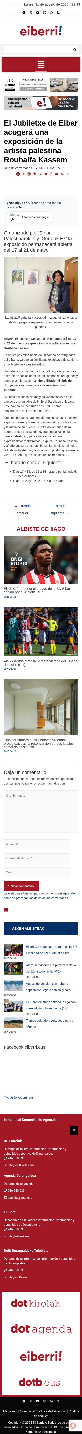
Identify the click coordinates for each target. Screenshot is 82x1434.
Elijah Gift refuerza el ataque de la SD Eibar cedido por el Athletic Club (37, 590)
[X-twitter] (31, 12)
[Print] (62, 174)
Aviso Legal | (28, 1411)
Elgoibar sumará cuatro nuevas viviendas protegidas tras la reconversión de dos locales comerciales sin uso (39, 743)
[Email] (56, 174)
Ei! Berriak (39, 1422)
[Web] (37, 873)
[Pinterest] (34, 174)
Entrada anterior (22, 507)
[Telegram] (45, 174)
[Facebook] (24, 12)
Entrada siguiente (60, 507)
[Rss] (58, 12)
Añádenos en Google (35, 217)
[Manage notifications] (73, 1426)
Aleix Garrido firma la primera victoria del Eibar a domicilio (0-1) (41, 663)
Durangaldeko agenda (19, 1184)
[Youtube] (37, 12)
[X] (23, 174)
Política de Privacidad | (53, 1411)
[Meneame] (51, 174)
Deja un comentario (17, 168)
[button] (41, 65)
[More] (67, 174)
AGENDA (39, 168)
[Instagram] (44, 12)
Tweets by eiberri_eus (19, 1097)
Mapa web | (11, 1411)
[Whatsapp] (51, 12)
